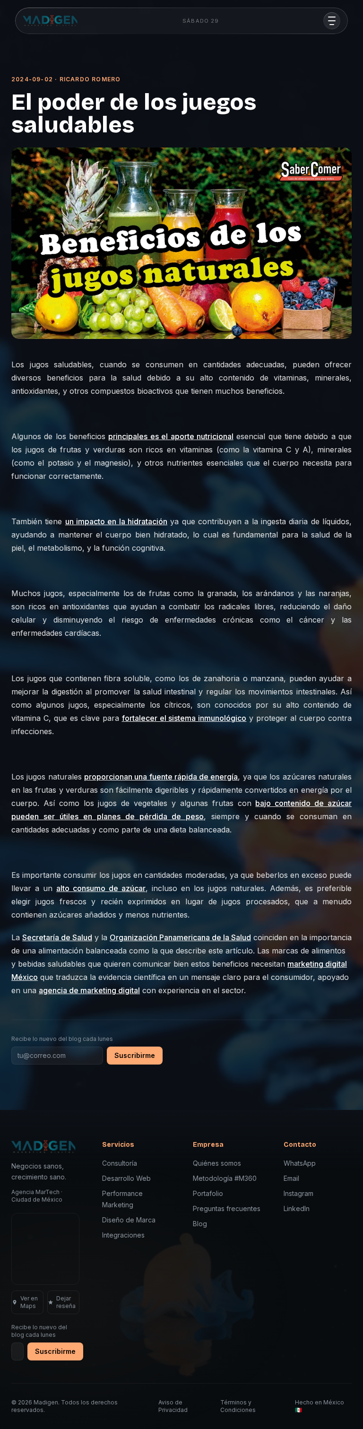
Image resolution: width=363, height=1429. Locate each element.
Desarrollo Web (126, 1178)
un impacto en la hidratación (116, 521)
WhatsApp (300, 1163)
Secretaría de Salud (57, 937)
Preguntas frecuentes (226, 1208)
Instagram (298, 1193)
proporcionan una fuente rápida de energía (161, 776)
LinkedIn (297, 1208)
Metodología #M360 (225, 1178)
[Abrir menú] (331, 20)
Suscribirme (134, 1055)
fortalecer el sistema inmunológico (184, 718)
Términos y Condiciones (238, 1406)
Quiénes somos (217, 1163)
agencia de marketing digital (89, 990)
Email (291, 1178)
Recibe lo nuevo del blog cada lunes (62, 1038)
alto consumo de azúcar (101, 888)
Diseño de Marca (129, 1220)
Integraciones (123, 1235)
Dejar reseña (66, 1302)
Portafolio (208, 1193)
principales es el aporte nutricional (170, 436)
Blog (200, 1224)
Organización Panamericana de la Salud (180, 937)
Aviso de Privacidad (173, 1406)
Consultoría (119, 1163)
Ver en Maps (29, 1302)
